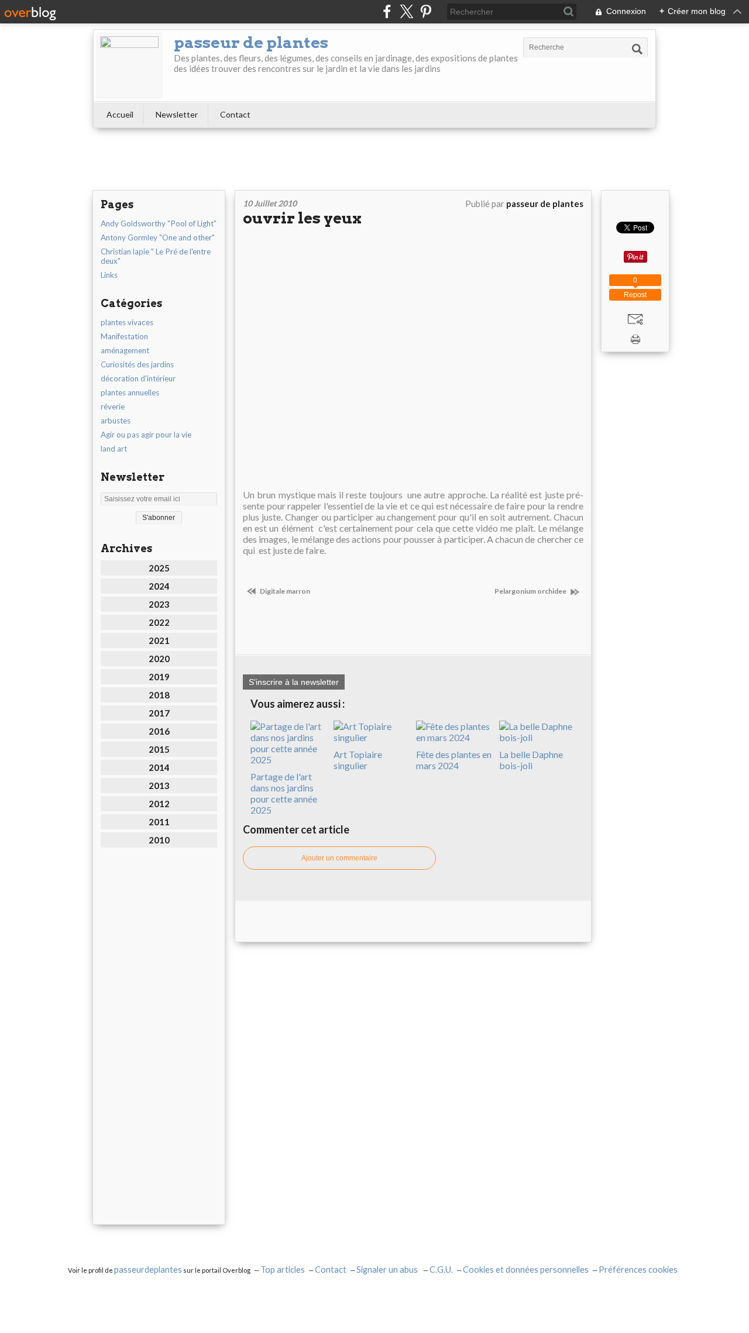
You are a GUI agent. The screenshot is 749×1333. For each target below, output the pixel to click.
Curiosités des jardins (137, 364)
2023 (159, 604)
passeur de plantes (251, 42)
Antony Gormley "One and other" (158, 237)
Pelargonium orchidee (531, 591)
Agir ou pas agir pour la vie (146, 434)
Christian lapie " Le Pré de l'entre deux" (156, 256)
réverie (113, 406)
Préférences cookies (638, 1270)
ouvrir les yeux (302, 218)
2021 (159, 640)
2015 (159, 749)
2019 (159, 676)
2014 (159, 767)
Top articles (282, 1270)
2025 (159, 568)
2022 (159, 622)
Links (109, 275)
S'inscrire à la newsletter (294, 682)
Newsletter (177, 114)
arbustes (115, 420)
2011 (159, 822)
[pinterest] (425, 11)
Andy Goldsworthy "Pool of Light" (159, 223)
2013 (159, 785)
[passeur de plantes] (129, 65)
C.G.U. (441, 1270)
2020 (159, 658)
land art (114, 448)
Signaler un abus (388, 1270)
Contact (235, 114)
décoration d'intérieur (138, 378)
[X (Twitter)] (406, 11)
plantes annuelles (130, 392)
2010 (159, 840)
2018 (159, 695)
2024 (159, 586)
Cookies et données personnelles (526, 1270)
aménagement (125, 350)
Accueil (119, 114)
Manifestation (124, 336)
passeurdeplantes (148, 1270)
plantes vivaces (127, 322)
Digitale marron (284, 591)
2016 (159, 731)
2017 (159, 713)
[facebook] (387, 11)
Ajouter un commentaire (339, 858)
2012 (159, 803)
